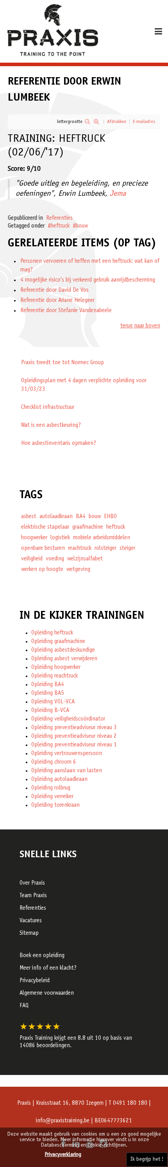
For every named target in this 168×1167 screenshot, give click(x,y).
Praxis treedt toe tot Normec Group (62, 363)
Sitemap (29, 933)
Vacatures (31, 921)
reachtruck (79, 548)
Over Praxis (32, 883)
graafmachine (87, 527)
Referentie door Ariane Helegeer (57, 300)
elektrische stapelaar (45, 527)
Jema (118, 194)
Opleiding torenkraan (55, 805)
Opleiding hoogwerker (55, 667)
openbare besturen (43, 548)
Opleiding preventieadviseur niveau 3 (74, 728)
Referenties (59, 218)
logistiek (60, 538)
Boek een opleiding (42, 956)
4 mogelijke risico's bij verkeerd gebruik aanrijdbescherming (87, 280)
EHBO (110, 517)
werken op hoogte (42, 570)
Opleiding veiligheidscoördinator (68, 719)
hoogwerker (34, 538)
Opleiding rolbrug (50, 788)
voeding (55, 559)
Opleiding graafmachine (58, 642)
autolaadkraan (56, 517)
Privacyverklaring (63, 1155)
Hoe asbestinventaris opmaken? (58, 443)
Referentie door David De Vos (54, 290)
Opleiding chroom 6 (53, 762)
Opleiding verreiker (52, 797)
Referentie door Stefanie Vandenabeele (66, 311)
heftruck (60, 226)
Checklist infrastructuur (47, 407)
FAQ (24, 1006)
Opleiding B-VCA (50, 711)
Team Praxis (33, 896)
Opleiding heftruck (52, 633)
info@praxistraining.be (62, 1121)
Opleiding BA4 (47, 685)
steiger (127, 548)
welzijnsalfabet (85, 559)
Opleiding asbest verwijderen (64, 659)
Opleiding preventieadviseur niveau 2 (74, 736)
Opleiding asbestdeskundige (63, 650)
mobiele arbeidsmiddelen (101, 538)
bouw (82, 226)
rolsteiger (105, 548)
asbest (28, 517)
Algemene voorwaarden (47, 993)
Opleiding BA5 (47, 693)
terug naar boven (140, 326)
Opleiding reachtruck (54, 676)
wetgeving (78, 570)
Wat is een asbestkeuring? (51, 425)
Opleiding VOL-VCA (53, 702)
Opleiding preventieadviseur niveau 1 (74, 745)
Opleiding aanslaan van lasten (66, 771)
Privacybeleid (35, 981)
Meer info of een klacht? (48, 968)
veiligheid (32, 559)
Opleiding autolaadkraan (59, 779)
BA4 (81, 517)
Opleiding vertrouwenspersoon (66, 754)
